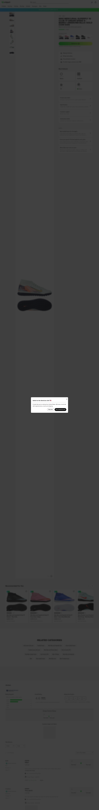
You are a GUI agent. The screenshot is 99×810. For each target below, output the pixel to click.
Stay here (50, 409)
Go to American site (60, 409)
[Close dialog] (66, 399)
